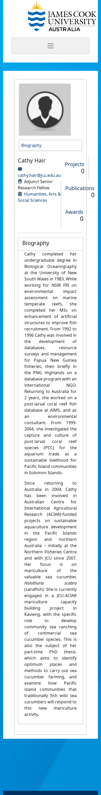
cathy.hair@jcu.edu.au (39, 175)
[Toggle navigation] (50, 45)
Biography (31, 145)
